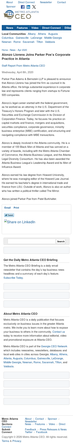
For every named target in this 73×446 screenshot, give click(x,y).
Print (16, 207)
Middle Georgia (53, 37)
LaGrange (36, 37)
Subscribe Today (13, 277)
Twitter (28, 432)
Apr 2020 (22, 50)
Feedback (30, 429)
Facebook (41, 432)
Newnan (6, 42)
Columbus (8, 37)
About (9, 2)
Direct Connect (26, 2)
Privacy (16, 441)
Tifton (39, 42)
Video (34, 28)
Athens (42, 34)
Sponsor (11, 6)
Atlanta (8, 358)
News (9, 28)
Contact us (58, 331)
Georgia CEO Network (54, 346)
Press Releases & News (53, 429)
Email (7, 207)
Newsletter (46, 2)
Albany (32, 34)
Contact (61, 2)
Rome (17, 42)
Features (22, 28)
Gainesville (22, 37)
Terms (5, 441)
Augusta (53, 34)
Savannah (28, 42)
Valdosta (50, 42)
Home (5, 50)
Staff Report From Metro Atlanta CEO (23, 65)
